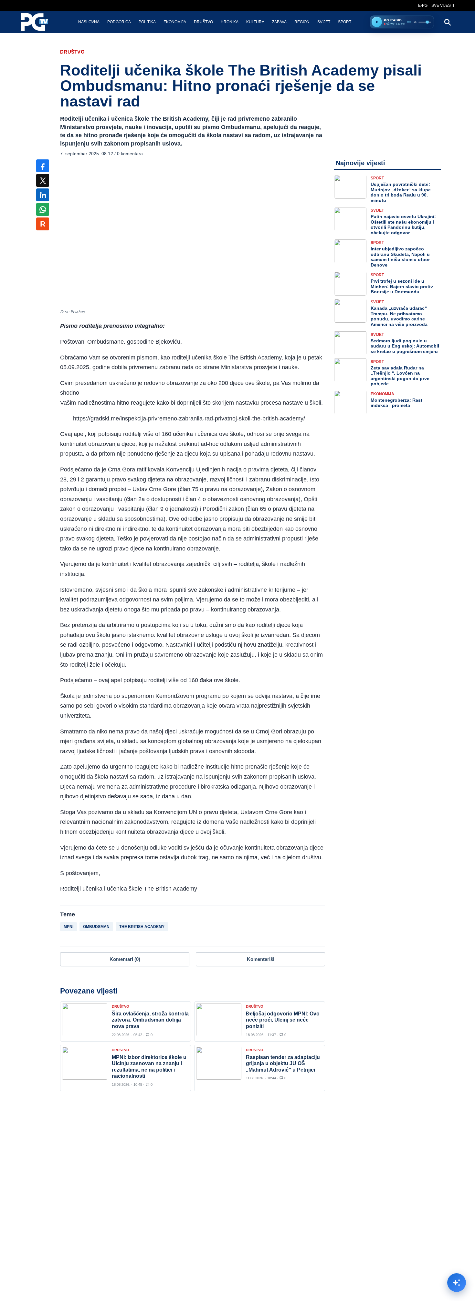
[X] (42, 180)
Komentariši (260, 959)
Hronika (229, 22)
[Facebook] (42, 165)
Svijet (323, 22)
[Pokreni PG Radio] (377, 22)
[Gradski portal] (40, 22)
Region (302, 22)
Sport (344, 22)
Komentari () (125, 959)
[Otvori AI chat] (456, 1282)
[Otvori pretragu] (447, 22)
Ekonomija (175, 22)
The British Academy (141, 926)
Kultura (255, 22)
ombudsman (96, 926)
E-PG (423, 5)
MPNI (68, 926)
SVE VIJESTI (442, 5)
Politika (147, 22)
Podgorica (119, 22)
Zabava (279, 22)
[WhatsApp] (42, 209)
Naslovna (89, 22)
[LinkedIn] (42, 194)
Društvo (203, 22)
